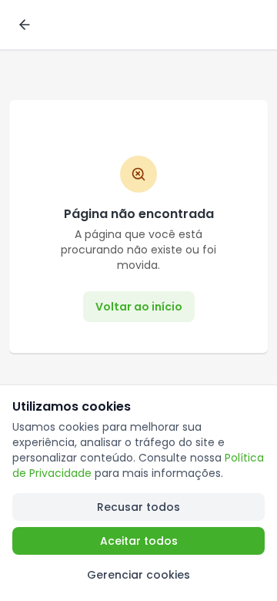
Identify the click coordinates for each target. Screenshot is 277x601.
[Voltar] (24, 24)
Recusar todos (138, 507)
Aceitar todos (139, 541)
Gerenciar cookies (138, 575)
